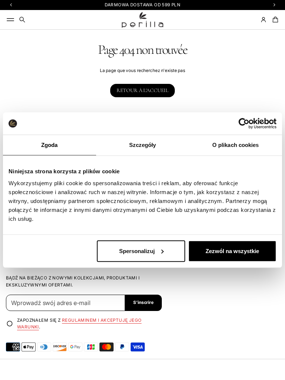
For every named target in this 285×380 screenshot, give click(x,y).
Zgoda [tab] (49, 145)
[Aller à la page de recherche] (22, 20)
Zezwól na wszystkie (232, 251)
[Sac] (274, 20)
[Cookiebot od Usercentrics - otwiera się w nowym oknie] (244, 123)
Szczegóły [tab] (142, 145)
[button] (22, 20)
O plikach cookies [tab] (235, 145)
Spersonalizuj (137, 251)
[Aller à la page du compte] (263, 20)
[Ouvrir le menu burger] (10, 19)
